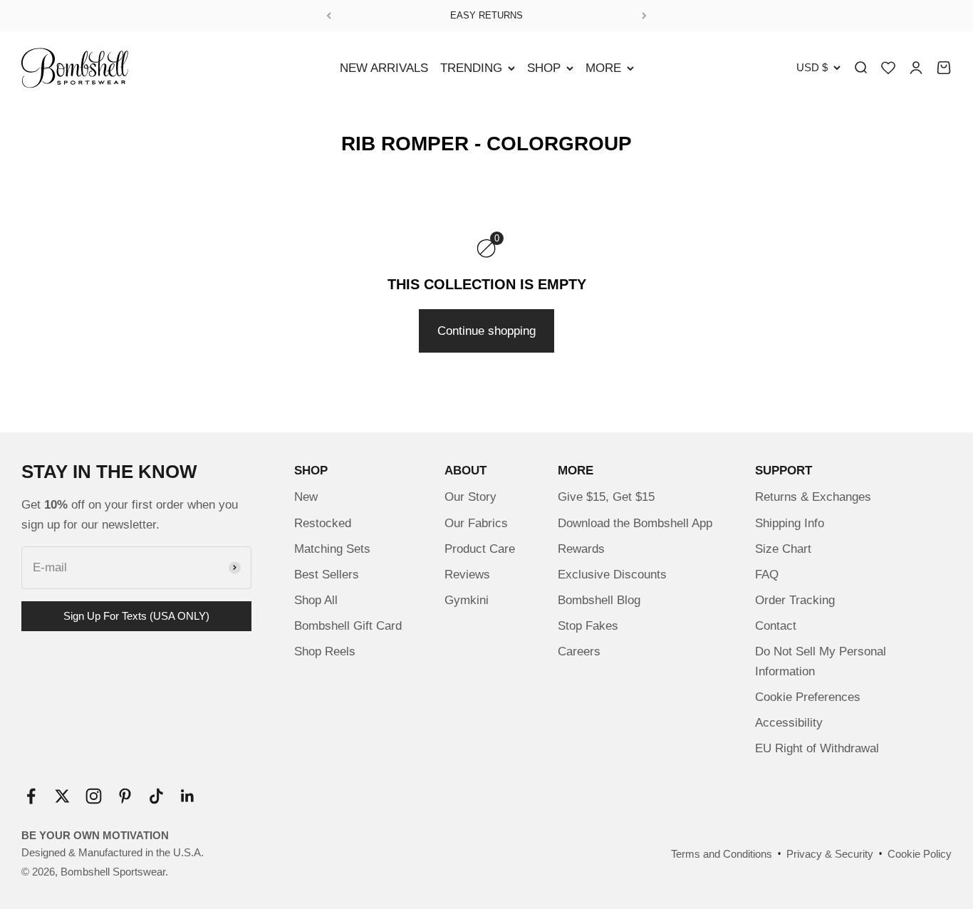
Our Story (470, 497)
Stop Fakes (588, 626)
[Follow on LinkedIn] (187, 796)
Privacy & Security (829, 854)
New (306, 497)
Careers (579, 651)
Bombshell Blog (599, 600)
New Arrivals (384, 68)
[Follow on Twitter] (62, 796)
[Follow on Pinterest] (125, 796)
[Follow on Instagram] (93, 796)
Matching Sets (332, 549)
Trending (471, 68)
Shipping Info (789, 523)
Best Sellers (326, 574)
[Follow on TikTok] (156, 796)
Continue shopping (486, 331)
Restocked (322, 523)
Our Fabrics (476, 523)
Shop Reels (324, 651)
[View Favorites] (888, 68)
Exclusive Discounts (612, 574)
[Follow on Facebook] (31, 796)
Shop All (316, 600)
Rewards (581, 549)
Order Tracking (795, 600)
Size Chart (783, 549)
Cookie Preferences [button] (807, 697)
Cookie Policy (920, 854)
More (603, 68)
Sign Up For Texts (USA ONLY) (136, 616)
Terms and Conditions (721, 854)
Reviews (467, 574)
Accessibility (789, 722)
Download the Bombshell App (635, 523)
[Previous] (328, 16)
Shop (544, 68)
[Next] (644, 16)
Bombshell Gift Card (348, 626)
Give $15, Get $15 (606, 497)
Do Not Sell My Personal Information (820, 661)
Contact (775, 626)
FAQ (767, 574)
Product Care (479, 549)
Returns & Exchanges (813, 497)
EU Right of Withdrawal (817, 748)
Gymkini (466, 600)
